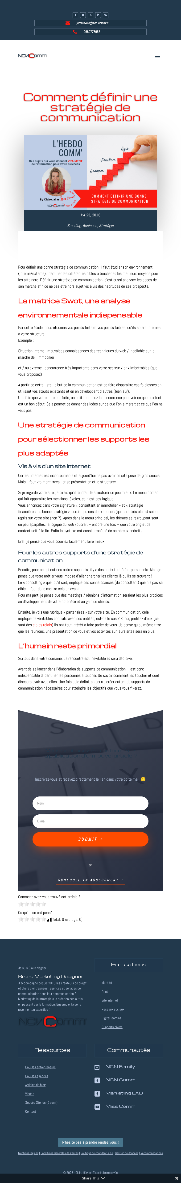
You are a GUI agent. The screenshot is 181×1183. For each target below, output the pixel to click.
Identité (107, 982)
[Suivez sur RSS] (105, 15)
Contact (30, 1111)
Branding (74, 225)
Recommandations (151, 1153)
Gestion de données (126, 1153)
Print (105, 991)
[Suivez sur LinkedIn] (98, 15)
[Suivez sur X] (90, 15)
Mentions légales (28, 1153)
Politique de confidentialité (97, 1153)
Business (90, 225)
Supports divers (112, 1027)
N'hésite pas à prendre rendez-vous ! (90, 1142)
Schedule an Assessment (88, 880)
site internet (110, 1000)
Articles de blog (35, 1084)
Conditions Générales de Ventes (59, 1153)
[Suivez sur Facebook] (75, 15)
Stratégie (106, 225)
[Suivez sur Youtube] (83, 15)
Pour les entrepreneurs (40, 1067)
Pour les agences (36, 1076)
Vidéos (29, 1093)
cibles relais (42, 624)
